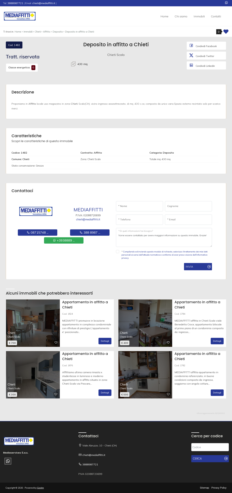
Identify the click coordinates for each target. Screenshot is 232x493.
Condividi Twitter (204, 56)
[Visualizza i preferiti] (226, 32)
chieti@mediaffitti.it (88, 219)
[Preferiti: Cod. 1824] (55, 342)
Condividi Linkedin (205, 65)
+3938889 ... (65, 240)
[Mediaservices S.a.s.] (19, 16)
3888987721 (90, 464)
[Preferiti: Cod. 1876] (55, 394)
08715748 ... (39, 232)
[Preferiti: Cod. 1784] (168, 342)
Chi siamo (181, 16)
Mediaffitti (88, 210)
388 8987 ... (91, 232)
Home (164, 16)
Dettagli (105, 341)
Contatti (216, 16)
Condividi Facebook (206, 46)
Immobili (199, 16)
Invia (189, 266)
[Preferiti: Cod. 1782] (168, 394)
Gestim (40, 488)
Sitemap (204, 487)
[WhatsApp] (226, 3)
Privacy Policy (218, 487)
